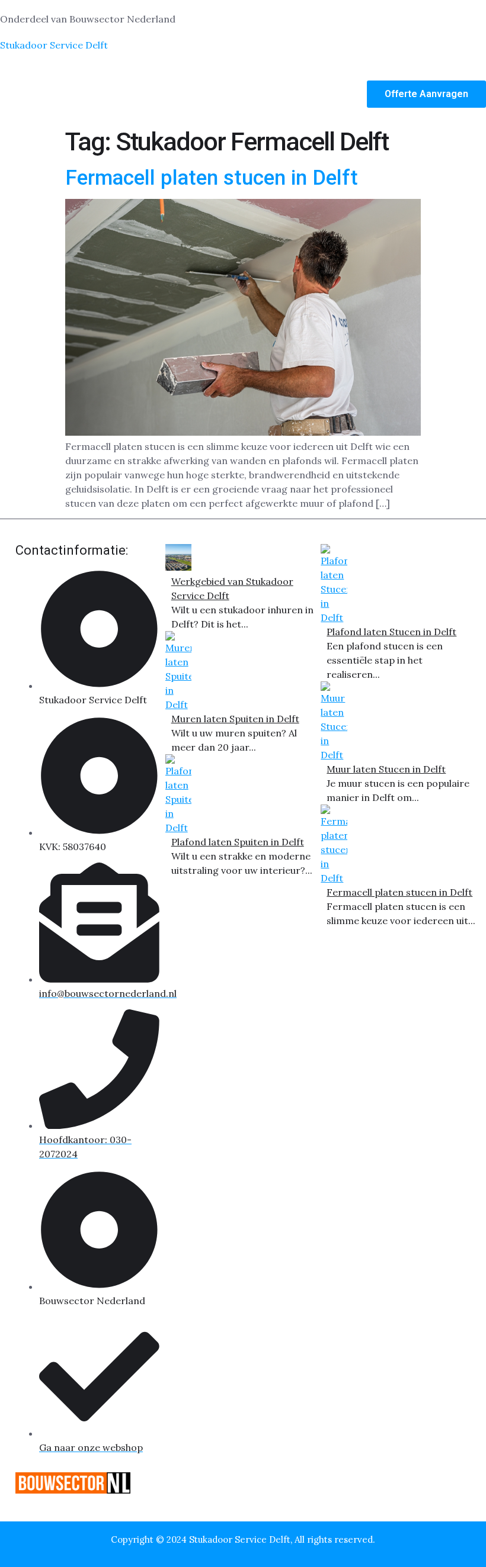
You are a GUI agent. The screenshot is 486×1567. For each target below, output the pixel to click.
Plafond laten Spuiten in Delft (237, 842)
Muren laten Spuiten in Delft (235, 719)
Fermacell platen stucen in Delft (211, 178)
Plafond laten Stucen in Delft (391, 632)
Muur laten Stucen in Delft (386, 769)
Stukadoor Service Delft (54, 45)
